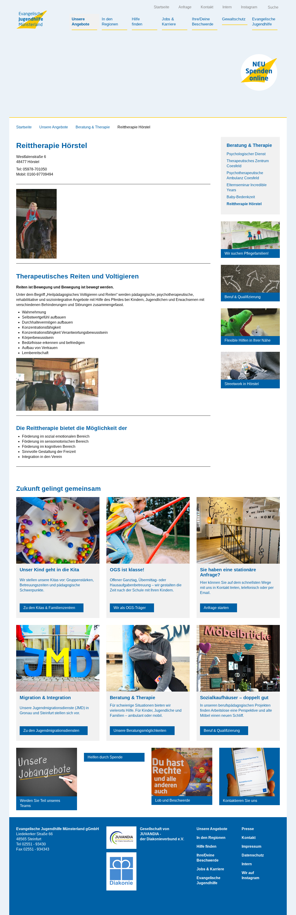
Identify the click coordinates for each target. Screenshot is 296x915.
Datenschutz (253, 855)
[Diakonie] (121, 871)
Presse (248, 829)
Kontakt (207, 7)
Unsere (80, 21)
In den (110, 21)
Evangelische (263, 21)
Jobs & (169, 21)
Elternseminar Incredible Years (247, 187)
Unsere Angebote (53, 127)
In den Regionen (211, 838)
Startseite (161, 7)
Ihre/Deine (202, 21)
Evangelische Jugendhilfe (208, 880)
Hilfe (137, 21)
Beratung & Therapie (93, 127)
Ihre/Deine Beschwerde (208, 857)
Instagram (249, 7)
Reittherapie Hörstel (244, 204)
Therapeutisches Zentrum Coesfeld (248, 163)
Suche (273, 7)
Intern (227, 7)
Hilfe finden (206, 846)
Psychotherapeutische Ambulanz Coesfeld (245, 175)
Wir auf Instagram (250, 875)
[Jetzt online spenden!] (259, 72)
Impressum (251, 846)
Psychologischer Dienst (246, 154)
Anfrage (185, 7)
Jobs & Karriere (210, 869)
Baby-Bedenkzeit (241, 197)
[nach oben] (283, 902)
